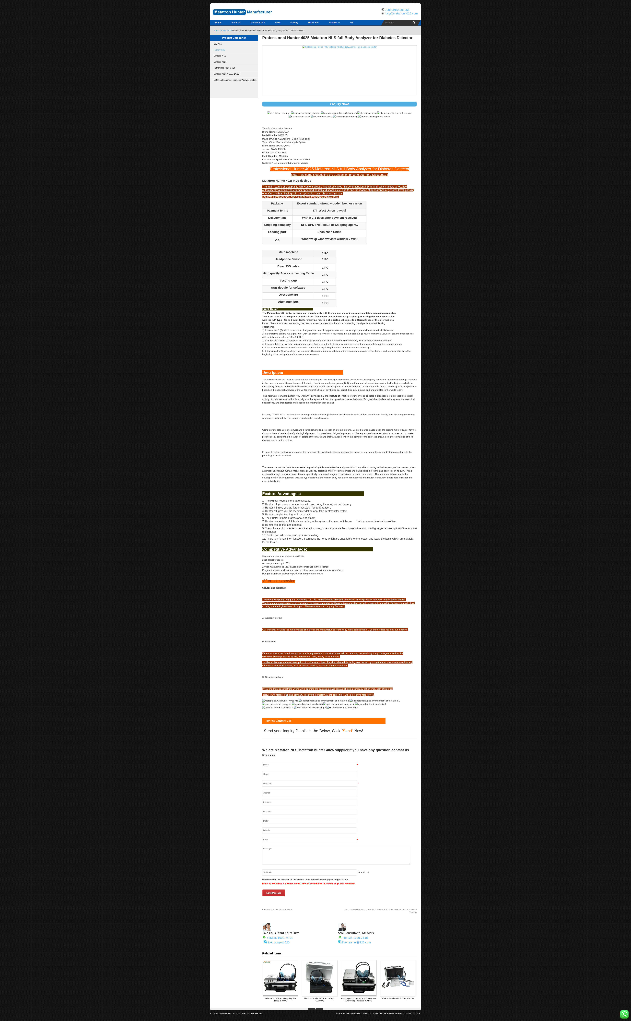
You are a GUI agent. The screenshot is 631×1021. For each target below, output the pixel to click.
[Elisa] (267, 930)
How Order (313, 22)
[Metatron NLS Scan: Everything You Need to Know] (280, 995)
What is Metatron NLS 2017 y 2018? (398, 998)
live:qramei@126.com (356, 942)
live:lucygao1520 (279, 942)
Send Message (273, 893)
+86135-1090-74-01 (280, 937)
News (277, 22)
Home (218, 22)
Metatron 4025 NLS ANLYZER (227, 74)
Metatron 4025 (220, 62)
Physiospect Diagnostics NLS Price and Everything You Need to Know (358, 999)
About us (236, 22)
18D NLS (218, 44)
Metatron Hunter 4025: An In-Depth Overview (319, 999)
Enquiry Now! (339, 104)
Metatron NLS (257, 22)
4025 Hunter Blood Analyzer (277, 909)
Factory (294, 22)
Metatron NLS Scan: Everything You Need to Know (280, 999)
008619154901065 (397, 10)
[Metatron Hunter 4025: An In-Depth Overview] (319, 995)
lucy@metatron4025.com (401, 13)
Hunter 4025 (226, 30)
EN (351, 22)
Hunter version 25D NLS (224, 68)
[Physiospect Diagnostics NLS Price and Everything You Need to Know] (358, 995)
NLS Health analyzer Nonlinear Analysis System (235, 80)
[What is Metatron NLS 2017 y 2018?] (398, 995)
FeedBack (334, 22)
